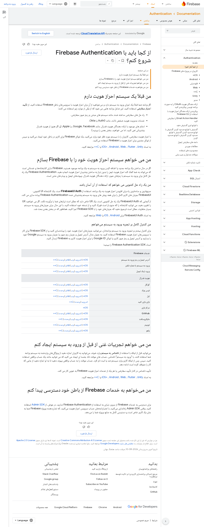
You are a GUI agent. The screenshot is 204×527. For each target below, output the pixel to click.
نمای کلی (196, 20)
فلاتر (67, 259)
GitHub (153, 491)
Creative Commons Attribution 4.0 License (81, 440)
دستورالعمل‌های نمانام (49, 489)
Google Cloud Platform (65, 507)
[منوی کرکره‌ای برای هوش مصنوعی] (156, 20)
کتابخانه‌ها (153, 486)
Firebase (147, 44)
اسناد (153, 3)
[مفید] (28, 44)
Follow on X (102, 479)
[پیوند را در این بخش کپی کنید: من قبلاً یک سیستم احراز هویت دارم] (81, 96)
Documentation (188, 14)
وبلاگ (40, 3)
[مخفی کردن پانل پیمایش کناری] (165, 521)
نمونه (155, 481)
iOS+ (104, 146)
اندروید (78, 259)
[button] (185, 50)
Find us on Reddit (99, 473)
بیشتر (137, 3)
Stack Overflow (50, 473)
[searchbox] (182, 30)
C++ (96, 146)
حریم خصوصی (142, 520)
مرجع (114, 20)
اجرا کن (130, 20)
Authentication (160, 14)
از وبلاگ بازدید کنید (100, 468)
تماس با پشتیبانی (51, 468)
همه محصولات (42, 507)
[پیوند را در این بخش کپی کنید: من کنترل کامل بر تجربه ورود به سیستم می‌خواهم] (88, 224)
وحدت (61, 259)
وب (72, 259)
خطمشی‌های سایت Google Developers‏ (117, 443)
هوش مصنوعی (166, 20)
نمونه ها (102, 20)
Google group (51, 479)
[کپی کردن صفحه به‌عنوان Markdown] (113, 60)
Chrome (102, 507)
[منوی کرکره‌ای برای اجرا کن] (123, 20)
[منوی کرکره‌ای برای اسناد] (147, 4)
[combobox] (96, 4)
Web (123, 146)
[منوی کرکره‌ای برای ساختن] (161, 4)
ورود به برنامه (9, 3)
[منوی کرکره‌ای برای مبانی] (179, 20)
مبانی (185, 20)
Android (114, 146)
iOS (106, 215)
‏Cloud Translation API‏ (93, 33)
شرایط (154, 520)
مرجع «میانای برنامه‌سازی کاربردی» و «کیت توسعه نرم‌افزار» (136, 475)
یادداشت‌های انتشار (50, 484)
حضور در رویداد (101, 489)
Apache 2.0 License (25, 440)
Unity (140, 146)
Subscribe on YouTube (97, 484)
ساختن (168, 3)
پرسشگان (54, 494)
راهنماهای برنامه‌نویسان (148, 468)
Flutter (131, 146)
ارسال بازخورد (31, 52)
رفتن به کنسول (27, 3)
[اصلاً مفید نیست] (23, 44)
